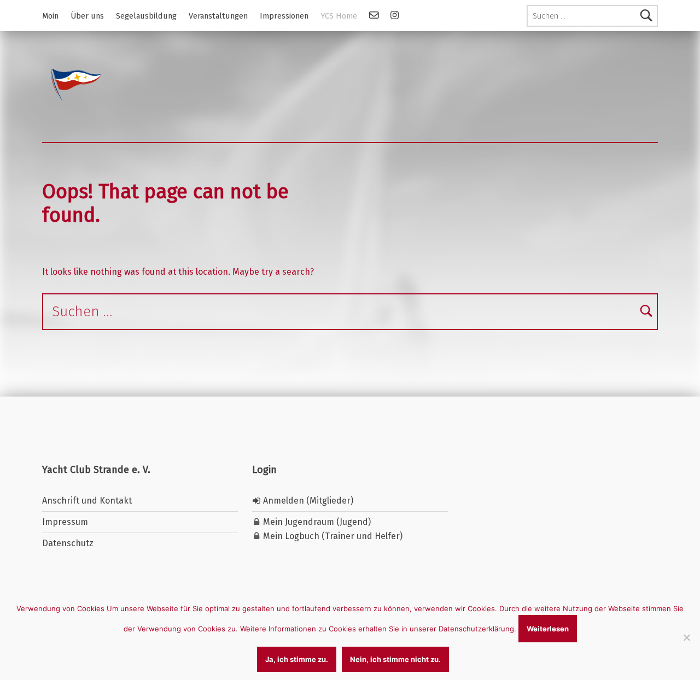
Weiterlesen (548, 628)
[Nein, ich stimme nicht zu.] (686, 637)
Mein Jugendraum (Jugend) (316, 522)
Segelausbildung (146, 16)
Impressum (65, 522)
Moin (50, 16)
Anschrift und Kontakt (87, 500)
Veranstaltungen (218, 16)
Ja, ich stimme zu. (296, 659)
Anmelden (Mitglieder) (307, 500)
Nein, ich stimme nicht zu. (395, 659)
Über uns (87, 16)
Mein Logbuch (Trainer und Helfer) (331, 536)
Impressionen (284, 16)
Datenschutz (68, 543)
